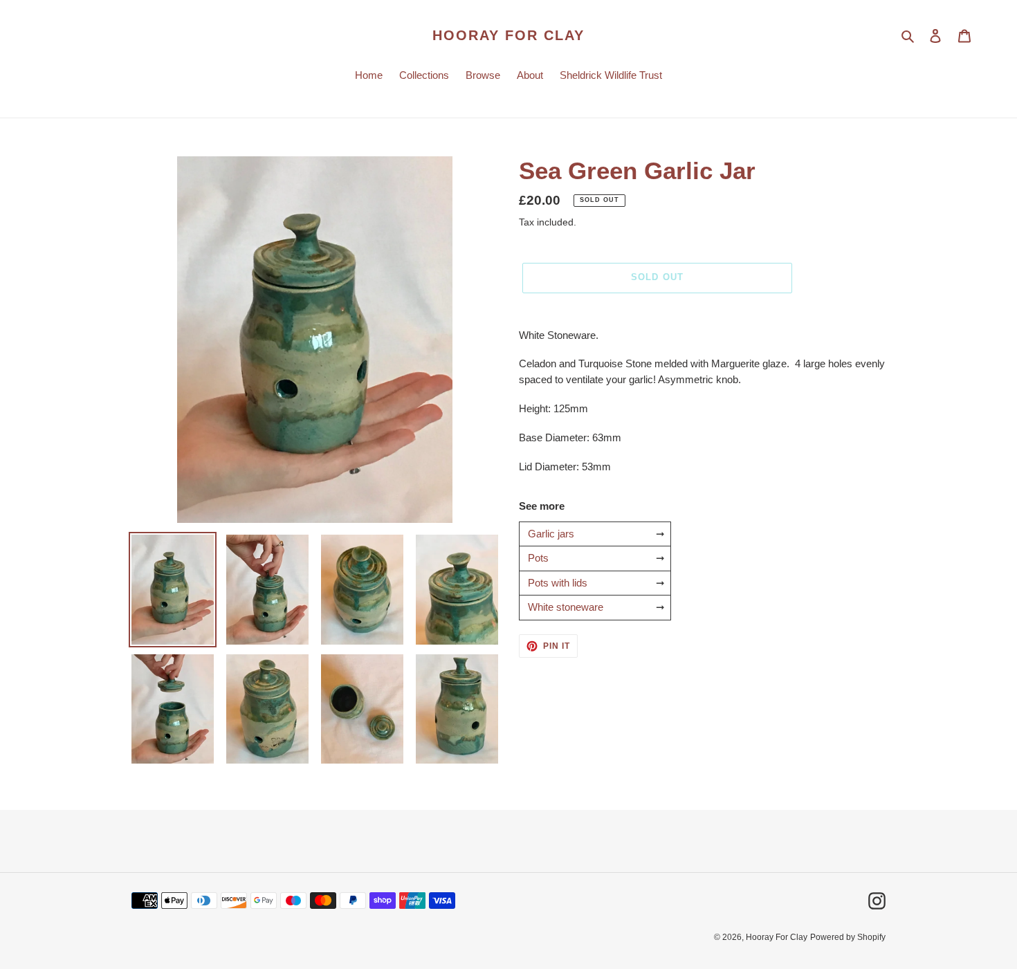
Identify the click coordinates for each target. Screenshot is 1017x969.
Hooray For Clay (508, 35)
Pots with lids (557, 583)
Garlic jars (551, 533)
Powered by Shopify (848, 937)
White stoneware (565, 607)
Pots (538, 558)
